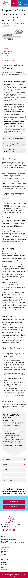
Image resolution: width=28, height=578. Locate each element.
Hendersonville (5, 551)
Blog (2, 567)
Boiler (4, 475)
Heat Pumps (6, 470)
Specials (3, 561)
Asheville (3, 549)
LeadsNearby (20, 576)
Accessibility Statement (7, 569)
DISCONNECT (7, 53)
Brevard (3, 553)
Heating (5, 464)
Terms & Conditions (7, 574)
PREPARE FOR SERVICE (9, 60)
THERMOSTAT (7, 55)
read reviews (14, 502)
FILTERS (6, 49)
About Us (3, 566)
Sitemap (23, 574)
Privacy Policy (16, 574)
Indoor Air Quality (7, 480)
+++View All (4, 554)
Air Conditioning (7, 459)
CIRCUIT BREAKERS (9, 51)
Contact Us (14, 506)
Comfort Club (4, 562)
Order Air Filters (5, 564)
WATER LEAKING (8, 58)
